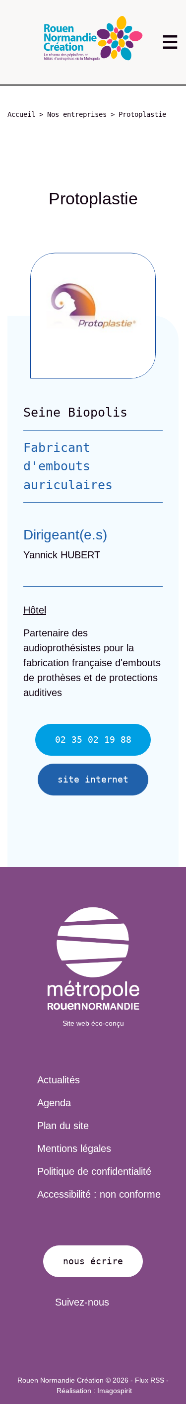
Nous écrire (93, 1261)
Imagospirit (114, 1391)
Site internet (93, 779)
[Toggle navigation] (170, 42)
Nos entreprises (77, 114)
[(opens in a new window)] (93, 958)
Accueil (21, 114)
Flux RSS (149, 1380)
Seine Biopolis (75, 412)
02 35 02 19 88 (93, 739)
